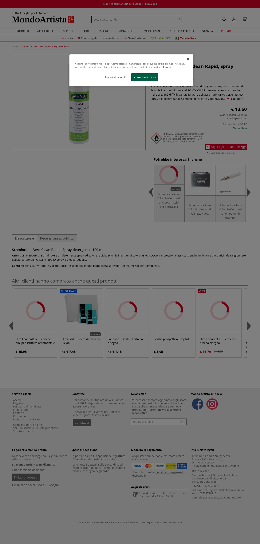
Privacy (167, 67)
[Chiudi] (188, 59)
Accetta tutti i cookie (144, 77)
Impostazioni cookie (116, 77)
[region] (131, 70)
